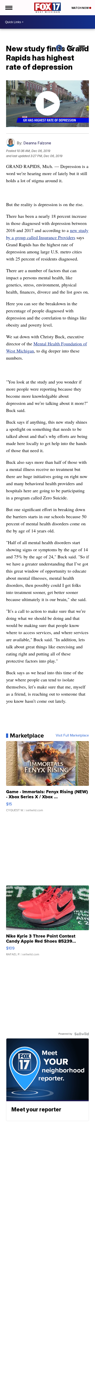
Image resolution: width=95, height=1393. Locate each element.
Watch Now (80, 7)
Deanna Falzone (37, 143)
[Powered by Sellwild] (81, 1034)
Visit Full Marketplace (72, 735)
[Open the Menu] (8, 7)
